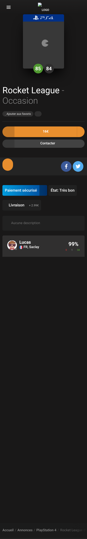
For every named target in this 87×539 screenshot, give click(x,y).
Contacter (47, 143)
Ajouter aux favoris (18, 114)
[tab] (7, 164)
